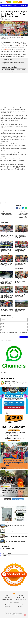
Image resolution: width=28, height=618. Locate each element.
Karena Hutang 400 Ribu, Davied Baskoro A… (11, 522)
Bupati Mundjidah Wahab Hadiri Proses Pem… (16, 536)
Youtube (21, 606)
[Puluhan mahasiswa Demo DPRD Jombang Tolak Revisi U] (14, 483)
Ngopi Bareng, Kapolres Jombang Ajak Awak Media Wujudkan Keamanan (6, 214)
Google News (16, 614)
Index (7, 595)
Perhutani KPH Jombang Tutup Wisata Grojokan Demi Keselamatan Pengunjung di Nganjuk (13, 66)
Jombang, (7, 49)
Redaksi (21, 595)
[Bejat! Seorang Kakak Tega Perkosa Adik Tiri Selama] (14, 455)
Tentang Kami (20, 597)
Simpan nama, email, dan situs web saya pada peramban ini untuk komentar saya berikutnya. (13, 333)
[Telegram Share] (23, 208)
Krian (20, 45)
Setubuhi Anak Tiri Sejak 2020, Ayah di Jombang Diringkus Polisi (6, 265)
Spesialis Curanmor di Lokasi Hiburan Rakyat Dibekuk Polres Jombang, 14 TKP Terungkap (6, 251)
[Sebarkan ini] (17, 208)
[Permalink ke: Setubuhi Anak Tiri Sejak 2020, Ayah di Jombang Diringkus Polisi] (6, 258)
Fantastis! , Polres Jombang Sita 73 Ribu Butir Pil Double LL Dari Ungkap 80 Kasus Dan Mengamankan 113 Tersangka (6, 236)
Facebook (8, 604)
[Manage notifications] (25, 615)
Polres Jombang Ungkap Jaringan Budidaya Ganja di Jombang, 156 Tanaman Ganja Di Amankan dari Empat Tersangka (21, 266)
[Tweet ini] (20, 208)
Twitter (21, 604)
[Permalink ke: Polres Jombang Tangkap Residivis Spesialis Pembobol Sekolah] (21, 289)
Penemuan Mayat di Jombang (16, 202)
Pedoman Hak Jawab (21, 599)
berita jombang (4, 202)
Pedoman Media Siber (7, 599)
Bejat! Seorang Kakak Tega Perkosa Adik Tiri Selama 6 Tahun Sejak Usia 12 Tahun (6, 309)
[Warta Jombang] (14, 2)
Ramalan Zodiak (6, 551)
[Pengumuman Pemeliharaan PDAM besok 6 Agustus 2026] (14, 400)
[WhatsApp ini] (26, 208)
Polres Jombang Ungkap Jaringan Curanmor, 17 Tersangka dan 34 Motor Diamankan (20, 251)
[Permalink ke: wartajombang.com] (1, 18)
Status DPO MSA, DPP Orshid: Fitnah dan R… (16, 541)
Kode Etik (7, 597)
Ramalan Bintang (7, 553)
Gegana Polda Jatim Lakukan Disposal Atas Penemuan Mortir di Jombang (20, 309)
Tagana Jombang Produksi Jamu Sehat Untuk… (14, 526)
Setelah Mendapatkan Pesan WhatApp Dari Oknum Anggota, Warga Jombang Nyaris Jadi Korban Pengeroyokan (6, 281)
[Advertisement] (14, 89)
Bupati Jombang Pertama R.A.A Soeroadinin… (16, 531)
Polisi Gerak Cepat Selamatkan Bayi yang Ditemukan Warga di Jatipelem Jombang (23, 214)
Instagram (8, 606)
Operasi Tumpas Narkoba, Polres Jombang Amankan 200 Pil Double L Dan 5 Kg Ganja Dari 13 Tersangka (6, 295)
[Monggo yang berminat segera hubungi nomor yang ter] (14, 428)
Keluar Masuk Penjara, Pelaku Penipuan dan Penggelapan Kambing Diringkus (20, 280)
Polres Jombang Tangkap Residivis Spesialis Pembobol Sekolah (21, 295)
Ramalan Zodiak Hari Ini (8, 548)
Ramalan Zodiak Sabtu (8, 558)
